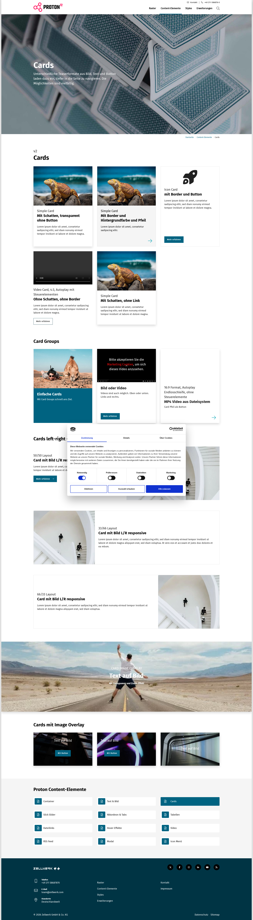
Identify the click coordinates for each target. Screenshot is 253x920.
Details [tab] (126, 438)
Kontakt (193, 2)
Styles (188, 8)
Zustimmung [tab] (87, 438)
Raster (152, 8)
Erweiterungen (204, 8)
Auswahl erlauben (126, 489)
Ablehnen (88, 489)
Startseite (189, 137)
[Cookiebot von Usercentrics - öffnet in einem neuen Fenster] (171, 429)
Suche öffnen (218, 10)
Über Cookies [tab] (166, 438)
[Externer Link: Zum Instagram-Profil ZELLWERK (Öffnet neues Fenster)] (189, 867)
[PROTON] (47, 7)
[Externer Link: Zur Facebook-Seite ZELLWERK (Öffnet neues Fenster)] (180, 867)
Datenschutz (201, 914)
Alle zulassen (164, 489)
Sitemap (215, 914)
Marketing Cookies (120, 364)
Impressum (166, 888)
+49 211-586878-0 (212, 2)
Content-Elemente (171, 8)
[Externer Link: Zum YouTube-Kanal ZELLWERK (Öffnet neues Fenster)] (207, 867)
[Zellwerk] (46, 868)
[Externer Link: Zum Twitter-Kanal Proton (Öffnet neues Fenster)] (170, 867)
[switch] (111, 478)
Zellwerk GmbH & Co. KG (55, 914)
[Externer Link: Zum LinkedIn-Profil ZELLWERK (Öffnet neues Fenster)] (198, 867)
